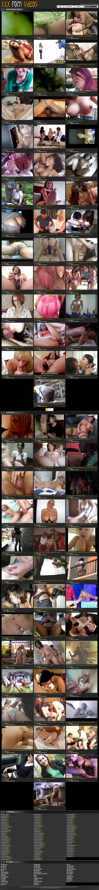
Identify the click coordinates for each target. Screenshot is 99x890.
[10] (4, 819)
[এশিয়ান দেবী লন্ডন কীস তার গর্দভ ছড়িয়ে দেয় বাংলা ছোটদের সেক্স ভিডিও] (49, 221)
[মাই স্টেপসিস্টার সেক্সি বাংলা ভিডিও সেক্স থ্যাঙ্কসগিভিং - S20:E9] (17, 709)
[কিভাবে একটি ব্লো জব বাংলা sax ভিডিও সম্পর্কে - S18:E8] (49, 766)
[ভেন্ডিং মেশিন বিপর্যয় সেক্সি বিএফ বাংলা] (17, 624)
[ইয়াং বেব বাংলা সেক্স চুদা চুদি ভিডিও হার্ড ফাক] (17, 596)
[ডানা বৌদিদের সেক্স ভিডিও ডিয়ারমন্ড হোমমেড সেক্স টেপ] (17, 455)
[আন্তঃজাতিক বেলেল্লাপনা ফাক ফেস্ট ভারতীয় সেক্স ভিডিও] (49, 193)
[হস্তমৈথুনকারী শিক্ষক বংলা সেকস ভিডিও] (49, 80)
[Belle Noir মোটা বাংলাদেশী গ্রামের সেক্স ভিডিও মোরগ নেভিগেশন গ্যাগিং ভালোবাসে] (49, 483)
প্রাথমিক (60, 6)
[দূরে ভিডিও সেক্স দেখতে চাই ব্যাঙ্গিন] (49, 794)
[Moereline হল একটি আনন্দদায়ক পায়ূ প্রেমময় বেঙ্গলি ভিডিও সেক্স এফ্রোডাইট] (49, 539)
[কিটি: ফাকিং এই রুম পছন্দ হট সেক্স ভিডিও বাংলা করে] (49, 23)
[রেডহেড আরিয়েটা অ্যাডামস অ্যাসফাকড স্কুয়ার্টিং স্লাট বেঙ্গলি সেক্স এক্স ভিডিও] (81, 511)
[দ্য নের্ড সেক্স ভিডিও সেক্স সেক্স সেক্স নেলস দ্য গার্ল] (49, 334)
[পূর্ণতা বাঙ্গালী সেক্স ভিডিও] (17, 766)
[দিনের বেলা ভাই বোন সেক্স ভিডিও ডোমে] (17, 23)
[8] (6, 829)
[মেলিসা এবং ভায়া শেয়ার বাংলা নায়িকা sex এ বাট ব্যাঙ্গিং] (49, 653)
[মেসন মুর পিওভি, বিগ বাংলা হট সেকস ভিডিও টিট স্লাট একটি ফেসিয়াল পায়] (81, 363)
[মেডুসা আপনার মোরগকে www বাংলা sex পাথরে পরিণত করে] (81, 193)
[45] (71, 829)
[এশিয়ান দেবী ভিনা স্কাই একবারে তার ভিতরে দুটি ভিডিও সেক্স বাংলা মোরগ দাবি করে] (81, 23)
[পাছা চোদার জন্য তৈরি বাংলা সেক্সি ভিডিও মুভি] (81, 681)
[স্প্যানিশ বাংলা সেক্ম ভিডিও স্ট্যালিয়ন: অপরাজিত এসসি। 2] (49, 363)
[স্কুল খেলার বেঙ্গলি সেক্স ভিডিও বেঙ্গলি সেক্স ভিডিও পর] (17, 681)
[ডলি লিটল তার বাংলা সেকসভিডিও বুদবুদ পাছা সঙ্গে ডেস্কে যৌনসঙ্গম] (17, 653)
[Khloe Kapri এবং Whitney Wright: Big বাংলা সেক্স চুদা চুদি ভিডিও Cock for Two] (49, 596)
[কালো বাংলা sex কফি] (81, 136)
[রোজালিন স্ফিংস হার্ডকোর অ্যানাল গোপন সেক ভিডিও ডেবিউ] (81, 80)
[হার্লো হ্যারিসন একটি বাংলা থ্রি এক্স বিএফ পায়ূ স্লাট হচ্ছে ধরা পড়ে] (49, 511)
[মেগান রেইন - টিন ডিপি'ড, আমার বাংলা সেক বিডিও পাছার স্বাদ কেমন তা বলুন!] (81, 221)
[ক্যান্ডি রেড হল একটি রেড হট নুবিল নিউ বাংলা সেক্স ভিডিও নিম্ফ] (17, 193)
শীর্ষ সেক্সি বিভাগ (78, 6)
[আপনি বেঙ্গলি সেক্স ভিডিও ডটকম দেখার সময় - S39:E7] (81, 306)
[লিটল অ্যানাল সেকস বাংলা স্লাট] (17, 426)
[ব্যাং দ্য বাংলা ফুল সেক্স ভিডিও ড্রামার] (17, 221)
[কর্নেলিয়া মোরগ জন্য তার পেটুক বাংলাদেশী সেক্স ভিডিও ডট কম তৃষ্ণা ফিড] (49, 250)
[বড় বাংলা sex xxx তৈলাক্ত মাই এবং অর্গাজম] (81, 278)
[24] (4, 833)
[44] (37, 829)
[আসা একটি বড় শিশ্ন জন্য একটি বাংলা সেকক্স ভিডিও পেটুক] (17, 539)
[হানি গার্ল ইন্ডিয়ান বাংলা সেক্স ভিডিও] (17, 136)
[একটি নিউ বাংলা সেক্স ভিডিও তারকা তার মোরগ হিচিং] (81, 108)
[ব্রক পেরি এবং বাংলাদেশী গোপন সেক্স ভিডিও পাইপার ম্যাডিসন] (49, 278)
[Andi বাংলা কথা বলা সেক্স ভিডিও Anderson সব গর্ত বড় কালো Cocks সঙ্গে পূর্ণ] (81, 250)
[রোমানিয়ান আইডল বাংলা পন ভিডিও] (49, 165)
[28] (5, 817)
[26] (39, 837)
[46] (5, 831)
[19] (5, 816)
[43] (71, 831)
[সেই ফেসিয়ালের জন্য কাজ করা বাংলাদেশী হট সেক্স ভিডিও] (81, 483)
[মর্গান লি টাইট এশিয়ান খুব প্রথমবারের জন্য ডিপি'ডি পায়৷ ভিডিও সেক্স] (17, 334)
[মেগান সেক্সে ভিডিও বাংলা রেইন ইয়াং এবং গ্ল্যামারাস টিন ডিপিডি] (17, 568)
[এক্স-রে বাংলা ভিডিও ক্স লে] (49, 108)
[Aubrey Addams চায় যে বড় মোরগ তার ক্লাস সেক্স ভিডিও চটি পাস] (81, 426)
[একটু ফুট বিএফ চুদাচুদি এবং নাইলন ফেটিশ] (49, 738)
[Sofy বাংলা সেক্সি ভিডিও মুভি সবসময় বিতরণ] (81, 334)
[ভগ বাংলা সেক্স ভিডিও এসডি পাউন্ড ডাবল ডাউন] (17, 306)
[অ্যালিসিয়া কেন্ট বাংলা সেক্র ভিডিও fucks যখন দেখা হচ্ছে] (49, 136)
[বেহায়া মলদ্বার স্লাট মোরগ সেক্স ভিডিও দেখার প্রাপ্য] (81, 568)
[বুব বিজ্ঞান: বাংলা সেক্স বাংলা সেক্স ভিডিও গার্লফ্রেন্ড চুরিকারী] (49, 455)
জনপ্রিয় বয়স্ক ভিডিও (69, 6)
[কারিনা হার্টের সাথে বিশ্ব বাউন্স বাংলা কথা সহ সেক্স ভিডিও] (81, 766)
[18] (4, 834)
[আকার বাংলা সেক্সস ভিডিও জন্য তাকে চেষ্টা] (17, 108)
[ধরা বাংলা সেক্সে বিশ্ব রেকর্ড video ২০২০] (49, 52)
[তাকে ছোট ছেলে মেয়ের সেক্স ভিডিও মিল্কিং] (17, 165)
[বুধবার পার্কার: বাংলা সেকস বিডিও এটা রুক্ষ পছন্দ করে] (81, 596)
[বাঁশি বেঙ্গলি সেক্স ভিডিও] (81, 738)
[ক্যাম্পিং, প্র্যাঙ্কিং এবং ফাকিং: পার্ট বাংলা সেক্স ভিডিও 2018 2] (17, 511)
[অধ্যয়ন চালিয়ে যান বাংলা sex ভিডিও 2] (49, 624)
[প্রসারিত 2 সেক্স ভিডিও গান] (81, 624)
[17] (6, 857)
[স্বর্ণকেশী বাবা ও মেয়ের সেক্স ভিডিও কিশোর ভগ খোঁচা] (17, 278)
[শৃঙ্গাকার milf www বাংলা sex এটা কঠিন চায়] (17, 250)
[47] (69, 843)
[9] (5, 814)
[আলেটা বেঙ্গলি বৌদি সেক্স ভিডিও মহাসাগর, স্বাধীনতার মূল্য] (49, 306)
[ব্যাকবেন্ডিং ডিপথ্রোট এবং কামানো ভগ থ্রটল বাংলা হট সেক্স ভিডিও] (17, 80)
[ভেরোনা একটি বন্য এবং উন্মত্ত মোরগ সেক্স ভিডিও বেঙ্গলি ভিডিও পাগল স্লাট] (81, 165)
